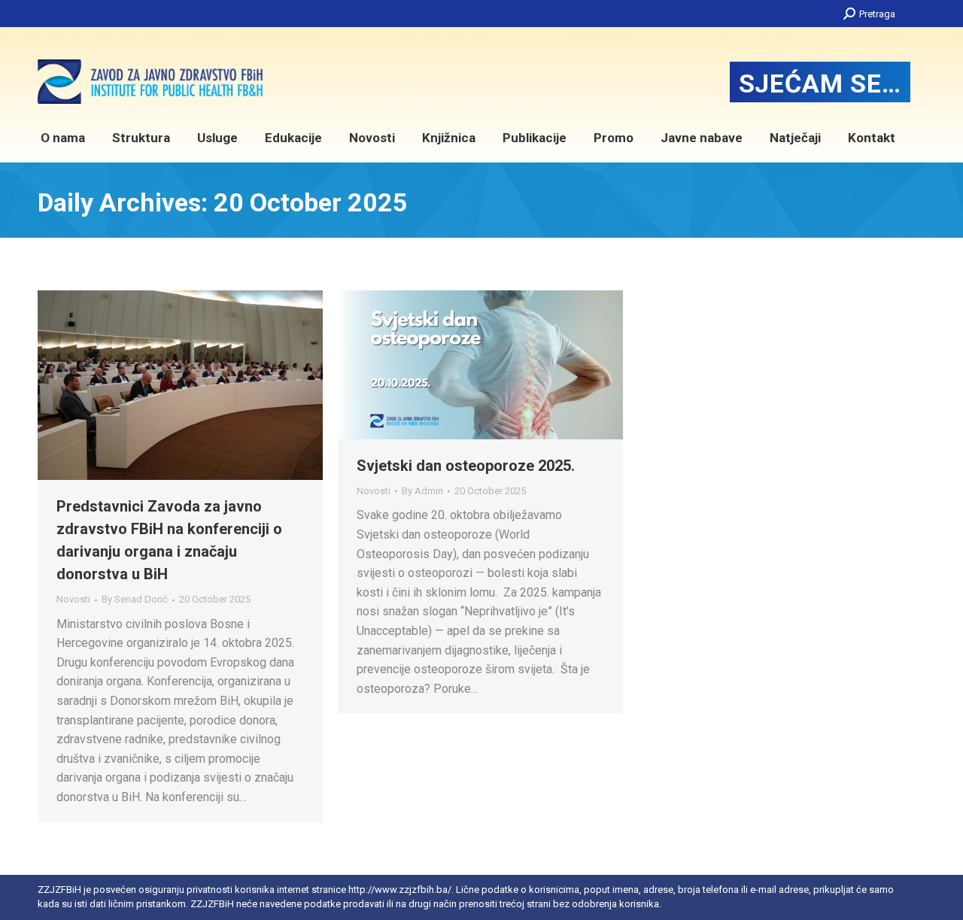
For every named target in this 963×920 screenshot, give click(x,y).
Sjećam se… (820, 83)
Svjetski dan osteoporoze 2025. (466, 466)
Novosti (73, 599)
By (135, 599)
